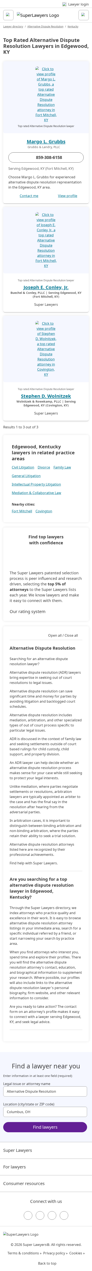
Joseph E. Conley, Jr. (46, 287)
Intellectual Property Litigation (36, 484)
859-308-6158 (49, 157)
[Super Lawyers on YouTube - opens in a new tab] (52, 1215)
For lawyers (14, 1167)
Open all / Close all (63, 635)
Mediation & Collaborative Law (36, 492)
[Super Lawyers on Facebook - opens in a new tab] (28, 1215)
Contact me (29, 195)
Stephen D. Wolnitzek (46, 396)
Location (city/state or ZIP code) (28, 1104)
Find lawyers (45, 1127)
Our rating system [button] (28, 611)
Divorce (44, 467)
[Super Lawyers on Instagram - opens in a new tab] (40, 1215)
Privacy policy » (55, 1253)
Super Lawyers (17, 1150)
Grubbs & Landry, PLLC (44, 147)
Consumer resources (24, 1183)
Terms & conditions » (24, 1253)
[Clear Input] (82, 1091)
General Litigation (26, 475)
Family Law (62, 467)
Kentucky (73, 26)
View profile (67, 195)
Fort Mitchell (22, 511)
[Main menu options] (8, 15)
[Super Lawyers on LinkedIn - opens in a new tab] (64, 1215)
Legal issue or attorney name (26, 1083)
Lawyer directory (13, 26)
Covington (44, 511)
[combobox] (45, 1091)
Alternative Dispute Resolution (45, 26)
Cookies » (77, 1253)
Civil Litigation (23, 467)
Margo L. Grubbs (46, 141)
